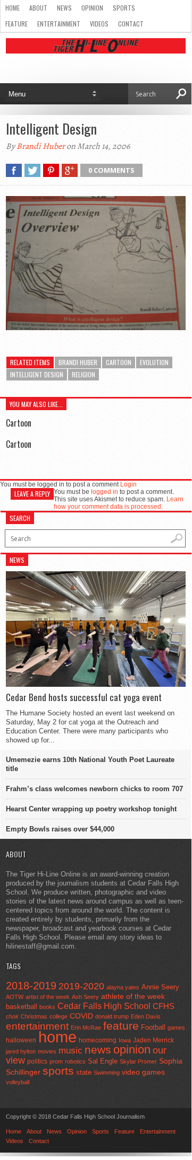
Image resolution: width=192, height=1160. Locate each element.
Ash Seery (85, 997)
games (176, 1027)
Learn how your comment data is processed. (118, 502)
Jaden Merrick (153, 1040)
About (38, 7)
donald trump (112, 1016)
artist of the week (48, 997)
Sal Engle (103, 1061)
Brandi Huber (40, 146)
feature (121, 1026)
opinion (132, 1049)
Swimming (107, 1072)
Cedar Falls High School (104, 1006)
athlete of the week (133, 996)
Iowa (125, 1040)
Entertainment (58, 23)
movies (47, 1051)
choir (12, 1016)
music (70, 1051)
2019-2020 (81, 986)
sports (58, 1071)
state (83, 1072)
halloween (21, 1040)
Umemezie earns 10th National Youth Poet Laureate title (90, 764)
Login (128, 484)
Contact (131, 23)
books (47, 1007)
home (57, 1037)
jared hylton (21, 1051)
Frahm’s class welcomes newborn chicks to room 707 (94, 789)
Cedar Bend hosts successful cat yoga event (84, 697)
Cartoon (18, 423)
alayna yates (122, 987)
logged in (104, 491)
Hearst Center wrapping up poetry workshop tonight (91, 809)
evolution (154, 362)
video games (143, 1072)
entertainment (37, 1026)
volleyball (17, 1082)
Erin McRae (86, 1027)
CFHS (163, 1006)
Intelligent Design (36, 374)
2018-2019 (31, 985)
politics (37, 1061)
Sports (124, 7)
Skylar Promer (138, 1061)
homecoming (97, 1040)
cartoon (118, 362)
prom (56, 1061)
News (64, 7)
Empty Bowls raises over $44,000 (60, 829)
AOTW (14, 997)
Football (153, 1027)
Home (12, 7)
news (98, 1049)
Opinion (92, 7)
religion (83, 374)
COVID (81, 1016)
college (58, 1016)
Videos (99, 23)
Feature (16, 23)
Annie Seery (160, 987)
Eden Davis (146, 1016)
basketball (21, 1007)
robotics (75, 1061)
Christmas (34, 1016)
